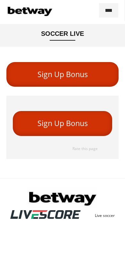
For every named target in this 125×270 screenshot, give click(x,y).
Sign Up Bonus (63, 74)
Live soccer (105, 215)
